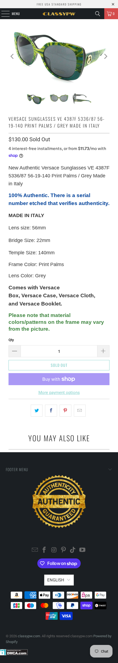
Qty (11, 340)
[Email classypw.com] (35, 550)
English (55, 580)
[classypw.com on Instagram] (54, 550)
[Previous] (12, 56)
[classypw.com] (59, 13)
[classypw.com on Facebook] (44, 550)
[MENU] (2, 13)
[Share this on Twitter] (37, 411)
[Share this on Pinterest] (65, 411)
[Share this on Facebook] (51, 411)
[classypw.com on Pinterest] (64, 550)
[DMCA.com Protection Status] (14, 654)
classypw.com (29, 636)
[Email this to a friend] (80, 411)
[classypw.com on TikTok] (73, 550)
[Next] (105, 56)
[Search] (97, 13)
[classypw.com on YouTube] (82, 550)
